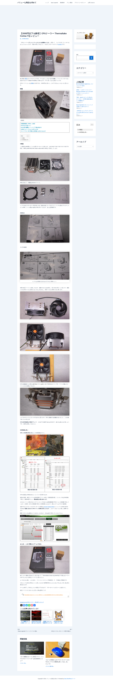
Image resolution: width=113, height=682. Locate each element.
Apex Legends (54, 2)
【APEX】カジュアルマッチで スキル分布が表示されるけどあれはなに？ (84, 112)
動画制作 (62, 2)
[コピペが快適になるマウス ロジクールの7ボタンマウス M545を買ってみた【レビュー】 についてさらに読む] (57, 649)
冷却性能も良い (25, 139)
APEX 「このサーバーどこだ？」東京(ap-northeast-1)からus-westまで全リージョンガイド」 (84, 91)
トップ (47, 2)
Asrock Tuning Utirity (49, 506)
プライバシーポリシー (80, 2)
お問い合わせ (91, 2)
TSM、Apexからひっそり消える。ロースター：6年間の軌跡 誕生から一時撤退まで (84, 99)
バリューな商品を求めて (26, 3)
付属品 (23, 138)
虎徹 (32, 83)
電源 (26, 78)
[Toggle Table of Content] (27, 136)
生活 (50, 666)
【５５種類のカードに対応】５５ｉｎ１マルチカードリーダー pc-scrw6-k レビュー (32, 658)
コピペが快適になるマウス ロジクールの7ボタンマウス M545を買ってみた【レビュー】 (57, 662)
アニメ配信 (69, 2)
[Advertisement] (56, 15)
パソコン (22, 663)
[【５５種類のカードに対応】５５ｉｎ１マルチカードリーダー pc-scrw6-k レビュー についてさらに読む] (32, 648)
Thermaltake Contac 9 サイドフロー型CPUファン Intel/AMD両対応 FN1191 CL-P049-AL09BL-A (43, 594)
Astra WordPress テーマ (69, 678)
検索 (77, 54)
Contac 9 (60, 44)
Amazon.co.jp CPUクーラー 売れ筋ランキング (32, 602)
